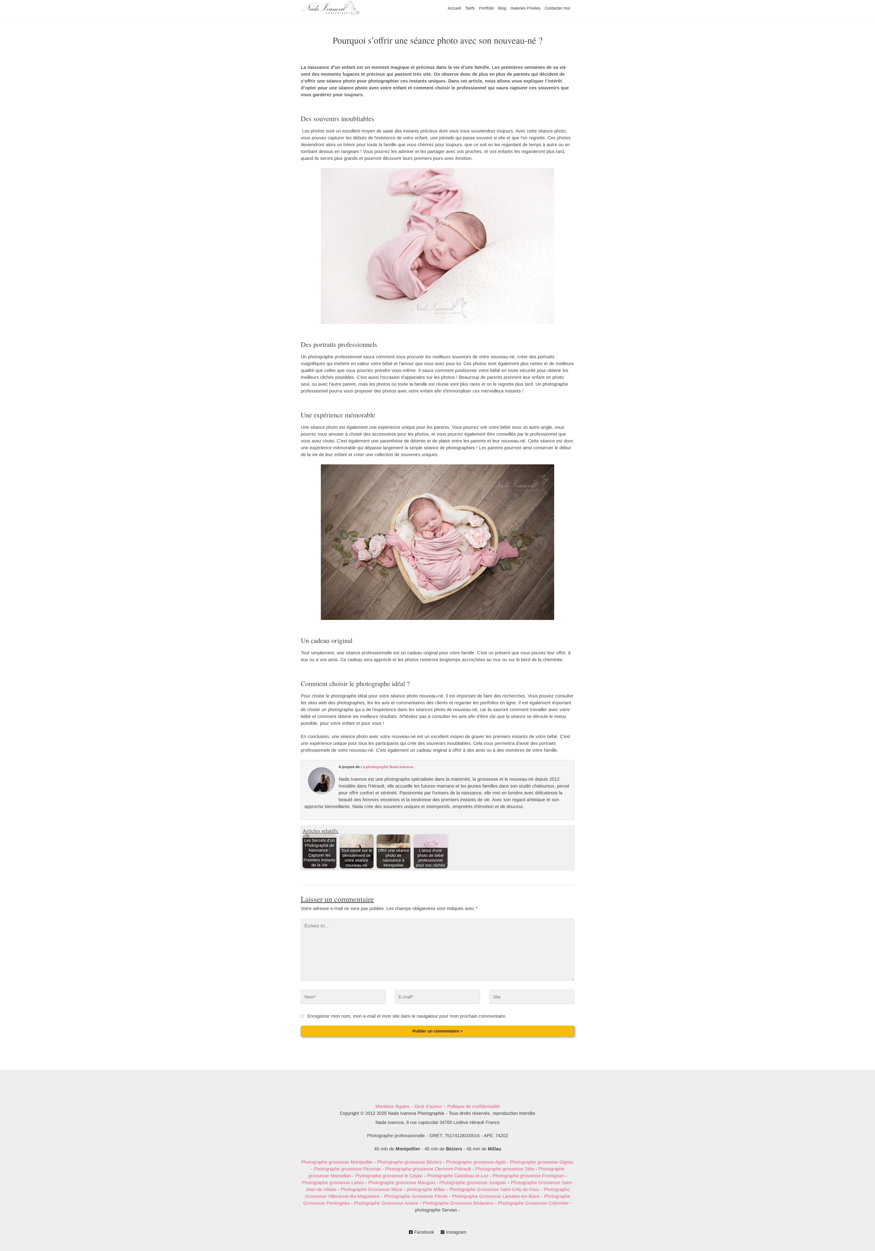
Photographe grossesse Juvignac (473, 1182)
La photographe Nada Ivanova (387, 767)
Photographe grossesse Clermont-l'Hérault (428, 1168)
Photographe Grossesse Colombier (533, 1203)
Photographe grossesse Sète (504, 1168)
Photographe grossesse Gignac (542, 1162)
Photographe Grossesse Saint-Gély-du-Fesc (494, 1189)
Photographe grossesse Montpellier (337, 1162)
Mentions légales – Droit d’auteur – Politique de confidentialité (438, 1106)
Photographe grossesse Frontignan (528, 1175)
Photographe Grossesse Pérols (416, 1196)
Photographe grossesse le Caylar (388, 1175)
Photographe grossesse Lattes (333, 1182)
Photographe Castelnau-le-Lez (457, 1175)
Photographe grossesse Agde (476, 1162)
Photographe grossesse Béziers (409, 1162)
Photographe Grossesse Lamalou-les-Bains (496, 1196)
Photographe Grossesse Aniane (386, 1203)
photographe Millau (426, 1189)
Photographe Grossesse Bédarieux (458, 1203)
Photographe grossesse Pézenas (347, 1168)
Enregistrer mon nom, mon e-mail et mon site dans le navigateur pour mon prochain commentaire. (407, 1016)
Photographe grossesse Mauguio (401, 1182)
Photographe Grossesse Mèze (371, 1189)
